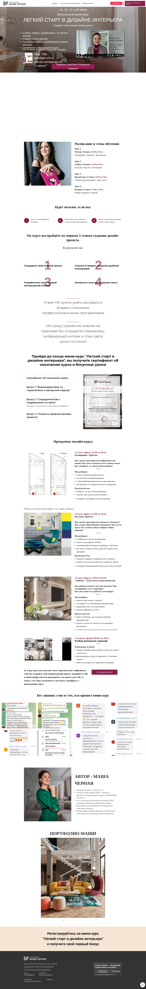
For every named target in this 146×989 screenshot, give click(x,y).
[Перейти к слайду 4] (67, 920)
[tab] (48, 378)
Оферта (50, 979)
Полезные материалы (70, 3)
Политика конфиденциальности (32, 980)
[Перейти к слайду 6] (70, 920)
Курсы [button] (55, 3)
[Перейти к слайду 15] (82, 920)
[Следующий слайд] (109, 878)
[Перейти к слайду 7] (71, 920)
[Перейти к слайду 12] (78, 920)
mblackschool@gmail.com (105, 975)
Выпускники (88, 3)
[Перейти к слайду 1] (63, 920)
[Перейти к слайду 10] (75, 920)
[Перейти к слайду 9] (74, 920)
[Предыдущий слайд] (36, 878)
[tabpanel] (102, 401)
